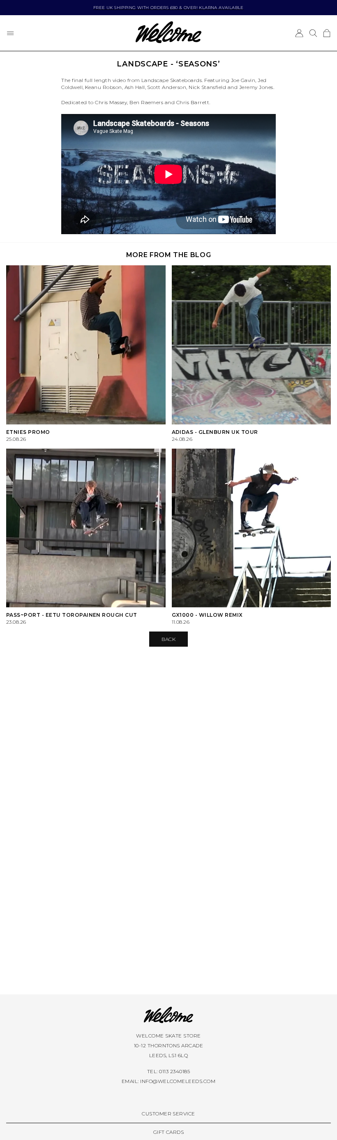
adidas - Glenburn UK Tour (215, 432)
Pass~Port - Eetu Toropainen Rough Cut (71, 615)
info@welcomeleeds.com (177, 1081)
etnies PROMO (28, 432)
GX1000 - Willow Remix (207, 615)
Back (169, 639)
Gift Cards (168, 1132)
